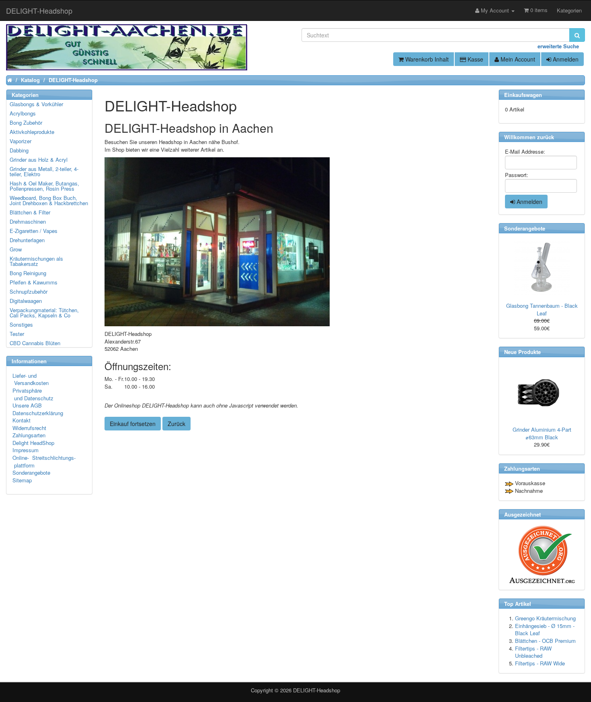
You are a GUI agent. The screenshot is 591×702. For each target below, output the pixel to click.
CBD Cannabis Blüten (35, 343)
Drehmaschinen (28, 221)
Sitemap (22, 480)
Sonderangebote (31, 472)
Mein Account (517, 59)
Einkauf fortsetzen (133, 424)
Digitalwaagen (26, 301)
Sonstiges (21, 324)
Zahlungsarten (28, 435)
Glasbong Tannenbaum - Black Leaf (542, 309)
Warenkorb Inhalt (426, 59)
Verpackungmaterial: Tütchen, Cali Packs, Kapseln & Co (44, 312)
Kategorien (569, 10)
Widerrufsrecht (29, 428)
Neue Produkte (522, 352)
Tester (17, 334)
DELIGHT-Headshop (316, 690)
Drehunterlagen (27, 240)
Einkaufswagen (523, 95)
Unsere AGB (27, 405)
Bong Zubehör (26, 122)
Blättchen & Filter (30, 212)
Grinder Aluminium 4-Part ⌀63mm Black (542, 433)
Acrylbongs (23, 113)
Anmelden (565, 59)
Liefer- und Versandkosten (30, 379)
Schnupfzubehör (28, 291)
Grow (16, 249)
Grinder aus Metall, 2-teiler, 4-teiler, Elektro (44, 171)
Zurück (176, 424)
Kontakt (21, 420)
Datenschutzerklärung (37, 413)
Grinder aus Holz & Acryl (39, 159)
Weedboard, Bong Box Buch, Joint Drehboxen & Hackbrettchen (49, 200)
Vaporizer (20, 141)
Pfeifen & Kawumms (33, 282)
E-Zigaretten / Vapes (33, 231)
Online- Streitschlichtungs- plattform (44, 461)
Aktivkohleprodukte (32, 132)
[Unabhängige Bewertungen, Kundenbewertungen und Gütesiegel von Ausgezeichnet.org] (542, 554)
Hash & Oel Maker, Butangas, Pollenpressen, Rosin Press (44, 185)
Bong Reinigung (28, 273)
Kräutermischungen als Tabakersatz (36, 261)
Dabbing (19, 150)
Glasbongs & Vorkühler (36, 104)
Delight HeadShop (33, 443)
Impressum (25, 450)
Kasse (474, 59)
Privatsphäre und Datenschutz (32, 394)
